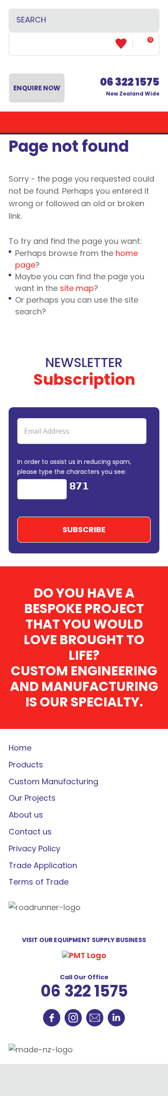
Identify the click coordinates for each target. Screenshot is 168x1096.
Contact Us (94, 1017)
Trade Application (43, 865)
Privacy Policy (34, 848)
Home (20, 747)
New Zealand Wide (129, 86)
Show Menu (84, 122)
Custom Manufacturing (53, 781)
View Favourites (124, 43)
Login (23, 43)
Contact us (30, 831)
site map (77, 288)
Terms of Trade (38, 881)
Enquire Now (36, 88)
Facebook (51, 1017)
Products (26, 764)
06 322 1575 (84, 991)
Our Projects (32, 797)
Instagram (73, 1017)
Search (145, 20)
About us (26, 814)
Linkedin (116, 1017)
